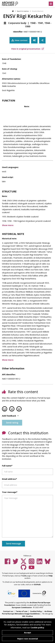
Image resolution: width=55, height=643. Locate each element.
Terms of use (21, 611)
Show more (7, 225)
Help (50, 575)
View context (21, 40)
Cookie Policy (36, 611)
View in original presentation (26, 48)
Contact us (8, 611)
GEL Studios (27, 616)
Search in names (23, 11)
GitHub (37, 584)
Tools (23, 575)
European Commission (22, 607)
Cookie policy (37, 627)
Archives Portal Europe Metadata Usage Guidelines (27, 612)
